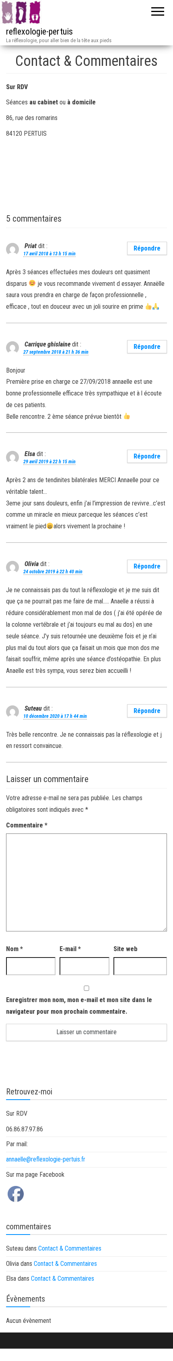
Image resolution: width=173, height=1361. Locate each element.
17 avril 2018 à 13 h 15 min (49, 254)
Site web (125, 949)
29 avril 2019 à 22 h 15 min (49, 462)
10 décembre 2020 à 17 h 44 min (55, 716)
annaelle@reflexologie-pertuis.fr (45, 1159)
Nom (14, 949)
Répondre (147, 248)
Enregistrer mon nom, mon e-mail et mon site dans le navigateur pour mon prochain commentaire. (79, 1005)
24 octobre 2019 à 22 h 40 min (52, 572)
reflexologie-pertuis (39, 31)
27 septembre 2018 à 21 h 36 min (56, 352)
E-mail (70, 949)
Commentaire (26, 825)
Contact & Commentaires (69, 1248)
